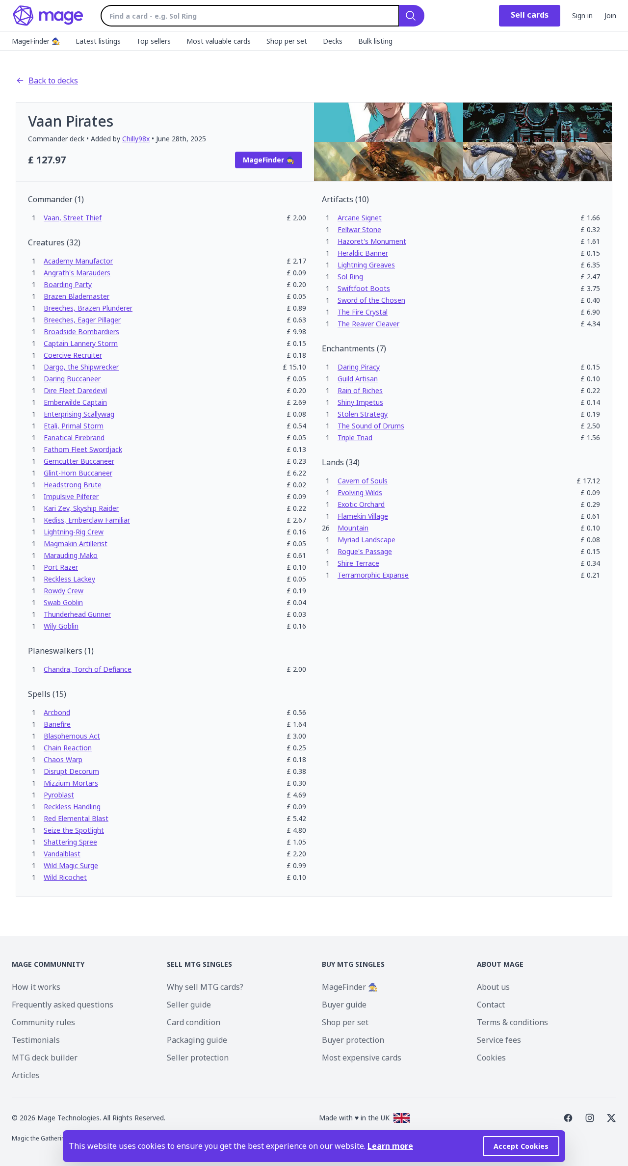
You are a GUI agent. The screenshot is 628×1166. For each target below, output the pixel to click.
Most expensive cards (361, 1057)
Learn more (390, 1145)
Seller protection (198, 1057)
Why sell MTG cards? (205, 986)
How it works (36, 986)
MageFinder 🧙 (350, 986)
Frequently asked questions (62, 1004)
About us (493, 986)
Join (610, 15)
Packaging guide (197, 1039)
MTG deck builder (45, 1057)
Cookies (491, 1057)
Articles (26, 1075)
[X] (611, 1118)
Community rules (43, 1022)
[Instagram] (590, 1118)
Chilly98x (136, 138)
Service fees (499, 1039)
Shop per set (345, 1022)
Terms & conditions (512, 1022)
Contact (491, 1004)
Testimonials (36, 1039)
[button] (73, 217)
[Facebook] (568, 1118)
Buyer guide (344, 1004)
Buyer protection (353, 1039)
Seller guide (189, 1004)
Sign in (582, 15)
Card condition (193, 1022)
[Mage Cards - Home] (48, 15)
